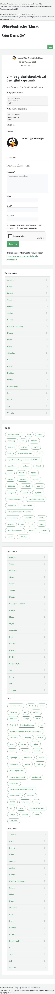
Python (10, 379)
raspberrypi (27, 506)
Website (10, 216)
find (9, 453)
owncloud (26, 486)
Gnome (10, 306)
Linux (40, 58)
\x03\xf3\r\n (23, 537)
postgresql (12, 493)
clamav (40, 434)
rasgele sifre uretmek (36, 499)
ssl (32, 524)
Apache (10, 280)
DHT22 (36, 447)
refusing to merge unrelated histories (19, 512)
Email (9, 206)
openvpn (11, 486)
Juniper (10, 313)
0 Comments (28, 66)
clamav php (11, 441)
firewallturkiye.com (25, 453)
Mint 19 (38, 466)
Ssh (8, 406)
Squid (9, 399)
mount (10, 473)
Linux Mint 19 (12, 466)
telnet (41, 524)
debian (34, 441)
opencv (10, 479)
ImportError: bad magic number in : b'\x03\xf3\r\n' (23, 460)
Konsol (10, 333)
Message (11, 172)
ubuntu (31, 530)
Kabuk (10, 320)
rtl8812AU (28, 518)
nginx (33, 472)
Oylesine (11, 353)
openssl (35, 479)
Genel (9, 300)
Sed (8, 393)
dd (23, 441)
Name (9, 196)
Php (8, 360)
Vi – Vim (10, 413)
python (38, 493)
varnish (44, 530)
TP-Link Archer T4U (15, 530)
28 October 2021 (28, 62)
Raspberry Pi (12, 386)
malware (26, 466)
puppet (25, 493)
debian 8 (11, 447)
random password (14, 499)
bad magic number (14, 434)
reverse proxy (13, 518)
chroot (29, 434)
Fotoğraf (11, 293)
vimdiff (10, 537)
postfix (39, 486)
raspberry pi (12, 506)
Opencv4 (22, 479)
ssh (22, 524)
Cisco (9, 286)
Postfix (10, 366)
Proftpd (10, 373)
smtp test (11, 524)
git (40, 453)
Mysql (9, 346)
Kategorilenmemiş (15, 326)
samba (41, 518)
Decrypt (24, 447)
